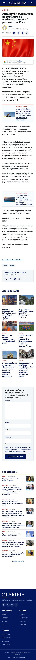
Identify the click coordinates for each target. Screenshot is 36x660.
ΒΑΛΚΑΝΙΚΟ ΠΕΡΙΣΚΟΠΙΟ (12, 260)
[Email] (12, 605)
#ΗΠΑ (5, 265)
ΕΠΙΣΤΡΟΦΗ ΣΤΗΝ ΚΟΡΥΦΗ (18, 657)
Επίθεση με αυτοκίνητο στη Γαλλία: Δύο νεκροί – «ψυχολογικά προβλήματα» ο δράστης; (9, 314)
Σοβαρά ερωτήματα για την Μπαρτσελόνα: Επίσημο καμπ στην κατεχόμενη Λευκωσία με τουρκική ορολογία (26, 341)
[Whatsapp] (23, 33)
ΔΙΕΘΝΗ (5, 10)
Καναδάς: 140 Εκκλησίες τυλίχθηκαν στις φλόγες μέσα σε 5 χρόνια (8, 339)
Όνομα (7, 422)
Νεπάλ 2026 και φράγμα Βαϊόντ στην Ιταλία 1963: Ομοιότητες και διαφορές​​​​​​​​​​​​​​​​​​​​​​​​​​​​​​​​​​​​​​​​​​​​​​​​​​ (26, 313)
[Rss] (16, 605)
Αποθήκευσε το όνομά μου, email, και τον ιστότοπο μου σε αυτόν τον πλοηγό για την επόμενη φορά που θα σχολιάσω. (18, 449)
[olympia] (18, 3)
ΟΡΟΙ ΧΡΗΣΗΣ (6, 638)
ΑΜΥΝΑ (4, 614)
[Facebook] (14, 33)
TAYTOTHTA (6, 634)
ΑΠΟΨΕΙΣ (5, 618)
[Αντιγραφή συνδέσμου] (27, 33)
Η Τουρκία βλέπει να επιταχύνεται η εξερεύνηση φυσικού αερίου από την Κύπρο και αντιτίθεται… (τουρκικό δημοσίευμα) (9, 369)
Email (7, 430)
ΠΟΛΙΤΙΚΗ (23, 621)
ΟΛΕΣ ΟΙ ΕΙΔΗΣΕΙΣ (18, 561)
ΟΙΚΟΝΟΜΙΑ (24, 618)
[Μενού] (4, 3)
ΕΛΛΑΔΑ (5, 625)
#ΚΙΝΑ (12, 265)
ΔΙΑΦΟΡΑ (23, 625)
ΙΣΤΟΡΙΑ (22, 614)
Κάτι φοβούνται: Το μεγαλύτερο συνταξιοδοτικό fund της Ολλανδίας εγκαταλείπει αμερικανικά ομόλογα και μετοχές (26, 369)
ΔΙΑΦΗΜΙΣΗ (6, 641)
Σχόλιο (7, 401)
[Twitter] (18, 33)
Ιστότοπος (8, 437)
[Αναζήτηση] (32, 3)
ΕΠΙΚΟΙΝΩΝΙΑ (6, 644)
